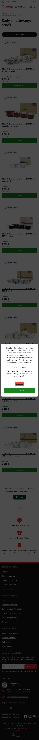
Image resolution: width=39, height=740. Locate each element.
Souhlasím (19, 390)
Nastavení (19, 384)
